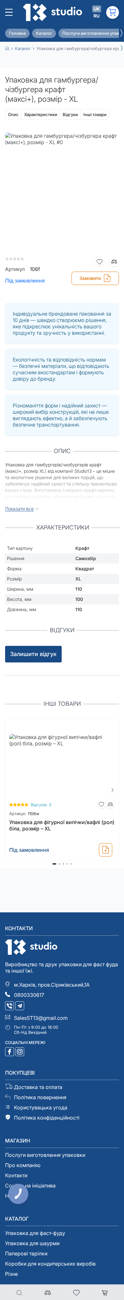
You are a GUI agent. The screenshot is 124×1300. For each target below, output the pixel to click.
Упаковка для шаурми (32, 1243)
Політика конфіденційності (46, 1117)
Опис (13, 114)
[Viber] (10, 1006)
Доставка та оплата (38, 1087)
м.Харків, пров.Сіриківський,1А (52, 985)
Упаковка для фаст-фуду (35, 1233)
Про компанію (22, 1165)
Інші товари (95, 114)
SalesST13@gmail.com (41, 1018)
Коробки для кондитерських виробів (50, 1263)
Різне (11, 1274)
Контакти (16, 1175)
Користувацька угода (40, 1107)
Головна (17, 33)
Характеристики (40, 114)
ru (96, 15)
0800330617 (29, 995)
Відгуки (70, 114)
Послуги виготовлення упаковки (45, 1155)
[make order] (105, 850)
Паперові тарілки (26, 1253)
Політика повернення (40, 1097)
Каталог (44, 33)
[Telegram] (20, 1006)
